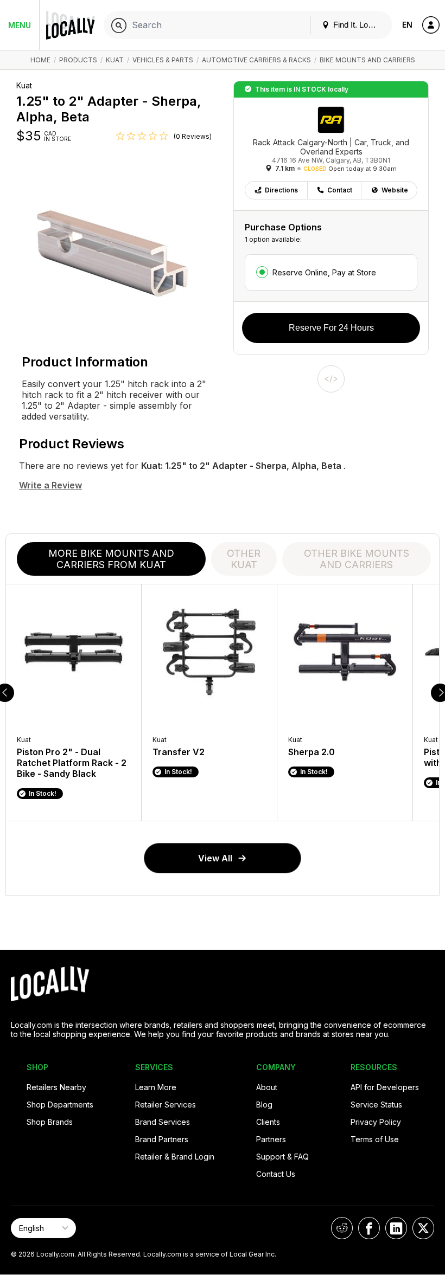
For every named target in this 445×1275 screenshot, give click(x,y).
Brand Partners (161, 1139)
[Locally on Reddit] (342, 1228)
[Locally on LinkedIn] (396, 1228)
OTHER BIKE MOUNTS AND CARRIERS (356, 559)
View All (215, 858)
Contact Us (275, 1174)
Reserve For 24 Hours (331, 327)
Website (395, 190)
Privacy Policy (376, 1121)
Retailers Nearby (56, 1087)
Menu (19, 25)
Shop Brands (50, 1121)
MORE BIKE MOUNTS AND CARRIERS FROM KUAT (111, 559)
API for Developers (385, 1087)
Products (78, 60)
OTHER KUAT (243, 559)
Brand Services (162, 1121)
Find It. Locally (357, 24)
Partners (271, 1139)
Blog (264, 1104)
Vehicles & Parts (162, 60)
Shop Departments (60, 1104)
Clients (268, 1121)
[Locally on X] (423, 1228)
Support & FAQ (282, 1156)
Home (40, 60)
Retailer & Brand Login (174, 1156)
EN (407, 24)
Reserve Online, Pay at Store (324, 272)
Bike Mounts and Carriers (367, 60)
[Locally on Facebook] (369, 1228)
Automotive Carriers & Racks (256, 60)
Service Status (376, 1104)
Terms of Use (375, 1139)
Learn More (155, 1087)
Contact (339, 190)
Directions (281, 190)
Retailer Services (165, 1104)
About (266, 1087)
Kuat (115, 60)
